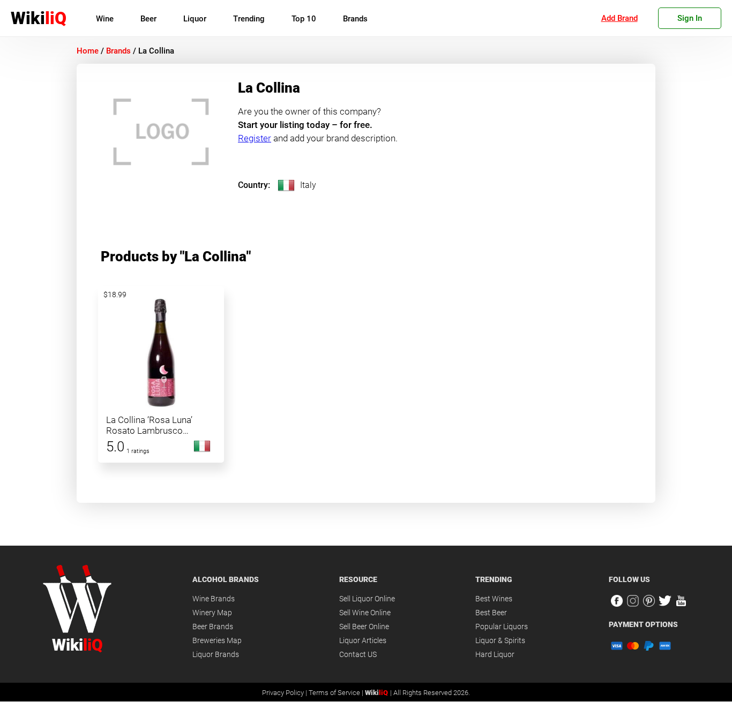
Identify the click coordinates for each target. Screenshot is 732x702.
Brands (355, 19)
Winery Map (212, 612)
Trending (249, 19)
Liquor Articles (362, 640)
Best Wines (493, 598)
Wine (105, 19)
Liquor (194, 19)
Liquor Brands (215, 654)
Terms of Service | (337, 693)
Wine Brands (213, 598)
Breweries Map (217, 640)
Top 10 (304, 19)
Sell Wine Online (365, 612)
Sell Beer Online (364, 626)
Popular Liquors (501, 626)
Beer (148, 19)
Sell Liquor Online (367, 598)
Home (88, 51)
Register (254, 138)
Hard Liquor (494, 654)
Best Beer (491, 612)
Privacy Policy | (285, 693)
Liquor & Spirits (500, 640)
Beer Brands (212, 626)
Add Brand (619, 18)
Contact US (358, 654)
